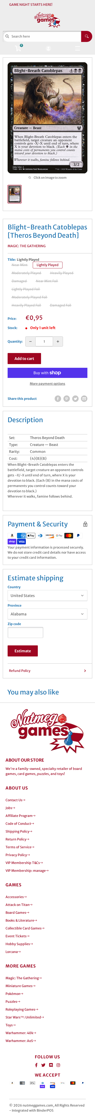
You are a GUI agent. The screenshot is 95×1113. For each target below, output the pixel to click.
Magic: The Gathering (27, 246)
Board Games (16, 913)
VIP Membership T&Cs (23, 863)
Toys (9, 1025)
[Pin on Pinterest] (66, 398)
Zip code (14, 624)
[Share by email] (84, 398)
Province (14, 605)
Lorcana (12, 952)
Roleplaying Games (20, 1009)
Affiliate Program (19, 816)
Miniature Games (19, 986)
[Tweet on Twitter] (75, 398)
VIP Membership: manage (26, 871)
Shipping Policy (17, 831)
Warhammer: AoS (19, 1041)
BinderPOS (45, 1110)
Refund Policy (19, 671)
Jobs (9, 808)
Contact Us (14, 800)
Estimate (23, 651)
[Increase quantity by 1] (58, 341)
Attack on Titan (18, 905)
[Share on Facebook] (58, 398)
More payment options (47, 384)
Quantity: (15, 341)
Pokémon (13, 994)
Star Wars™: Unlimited (23, 1017)
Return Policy (16, 839)
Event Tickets (16, 936)
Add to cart (24, 358)
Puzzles (11, 1002)
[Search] (86, 36)
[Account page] (48, 49)
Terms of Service (18, 847)
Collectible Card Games (24, 928)
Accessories (15, 897)
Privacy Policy (16, 855)
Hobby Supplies (18, 944)
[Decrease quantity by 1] (30, 341)
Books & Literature (20, 920)
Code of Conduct (18, 824)
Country (14, 587)
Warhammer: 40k (19, 1033)
